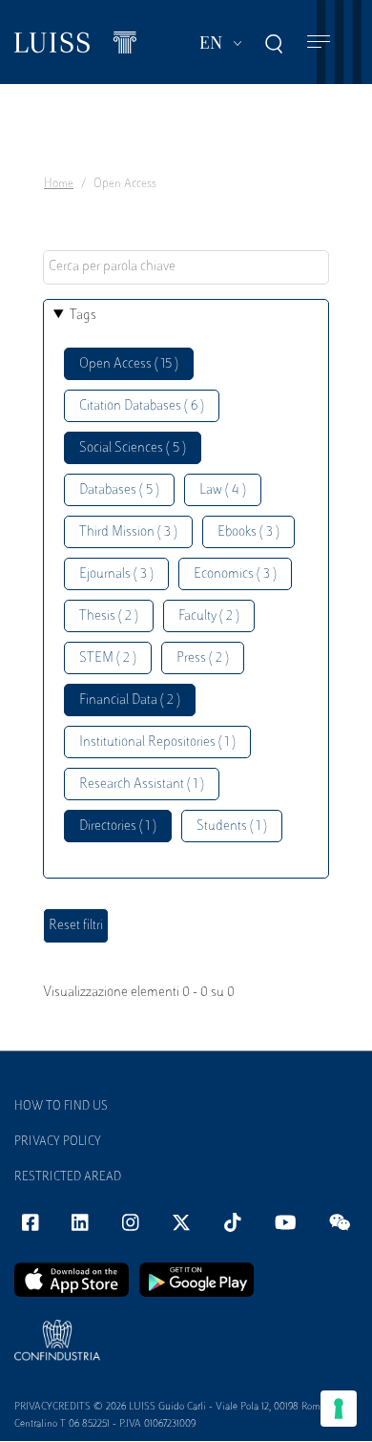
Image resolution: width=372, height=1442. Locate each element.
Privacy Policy (57, 1142)
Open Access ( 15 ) (128, 364)
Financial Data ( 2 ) (129, 700)
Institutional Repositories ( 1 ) (157, 742)
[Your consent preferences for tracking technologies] (338, 1408)
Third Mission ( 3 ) (128, 532)
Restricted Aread (67, 1177)
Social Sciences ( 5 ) (132, 448)
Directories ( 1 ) (117, 826)
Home (58, 184)
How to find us (61, 1107)
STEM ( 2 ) (107, 658)
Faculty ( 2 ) (208, 616)
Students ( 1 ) (231, 826)
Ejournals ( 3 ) (116, 574)
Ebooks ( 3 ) (248, 532)
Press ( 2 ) (202, 658)
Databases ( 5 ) (119, 490)
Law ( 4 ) (222, 490)
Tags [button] (83, 315)
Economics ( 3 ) (235, 574)
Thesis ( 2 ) (108, 616)
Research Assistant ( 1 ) (141, 784)
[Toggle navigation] (318, 42)
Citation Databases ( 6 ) (141, 406)
